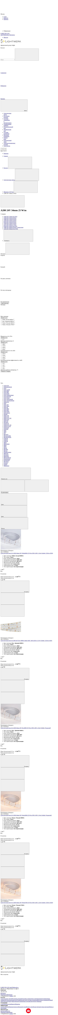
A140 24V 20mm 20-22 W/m (11, 228)
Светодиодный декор (8, 1001)
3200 (4, 357)
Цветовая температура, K (7, 341)
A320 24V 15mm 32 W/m (10, 223)
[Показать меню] (20, 163)
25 (3, 339)
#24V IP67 (6, 410)
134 (3, 368)
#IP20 (5, 442)
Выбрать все (4, 317)
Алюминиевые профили (7, 125)
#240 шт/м (6, 402)
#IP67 (5, 446)
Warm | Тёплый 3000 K (8, 323)
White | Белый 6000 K (8, 319)
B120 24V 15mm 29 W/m (10, 222)
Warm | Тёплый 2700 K (8, 324)
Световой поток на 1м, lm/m (8, 350)
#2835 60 (6, 421)
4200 (4, 347)
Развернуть (7, 240)
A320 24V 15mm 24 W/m (10, 220)
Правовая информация (6, 994)
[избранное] (12, 611)
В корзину (26, 591)
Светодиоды (7, 146)
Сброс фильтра (4, 303)
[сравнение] (12, 599)
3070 (4, 353)
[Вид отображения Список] (37, 486)
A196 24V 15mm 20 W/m (10, 218)
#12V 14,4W (7, 389)
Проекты (6, 19)
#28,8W (5, 414)
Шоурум (6, 37)
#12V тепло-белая (8, 399)
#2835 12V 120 (7, 418)
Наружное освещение (6, 135)
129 (3, 367)
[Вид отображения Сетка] (12, 486)
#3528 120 (6, 423)
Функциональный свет (11, 1000)
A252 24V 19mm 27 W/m (10, 224)
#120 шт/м (6, 385)
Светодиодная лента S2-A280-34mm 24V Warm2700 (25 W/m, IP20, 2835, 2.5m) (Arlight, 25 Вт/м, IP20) (27, 902)
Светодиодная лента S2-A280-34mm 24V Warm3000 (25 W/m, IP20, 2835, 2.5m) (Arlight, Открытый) (26, 815)
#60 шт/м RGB (7, 437)
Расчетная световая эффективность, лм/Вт (11, 360)
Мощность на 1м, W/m (6, 336)
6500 (4, 349)
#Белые (5, 450)
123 (3, 363)
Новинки (6, 153)
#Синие (6, 463)
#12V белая (6, 398)
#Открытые (7, 460)
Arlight (11, 996)
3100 (4, 346)
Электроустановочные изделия (22, 1001)
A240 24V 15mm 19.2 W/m (10, 216)
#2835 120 (6, 415)
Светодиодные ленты (6, 998)
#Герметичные (7, 452)
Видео (7, 1007)
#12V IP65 (6, 391)
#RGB (5, 448)
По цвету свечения (6, 278)
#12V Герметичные (9, 395)
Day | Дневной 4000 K (8, 321)
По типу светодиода (6, 290)
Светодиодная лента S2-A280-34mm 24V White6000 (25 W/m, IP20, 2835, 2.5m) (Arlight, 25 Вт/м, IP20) (27, 553)
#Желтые (6, 453)
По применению (5, 301)
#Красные (6, 456)
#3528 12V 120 (7, 425)
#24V (5, 403)
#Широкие (6, 465)
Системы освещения (6, 133)
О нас (5, 16)
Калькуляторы (37, 1007)
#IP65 (5, 445)
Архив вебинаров (18, 1007)
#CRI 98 (6, 441)
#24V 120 (6, 404)
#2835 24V (6, 419)
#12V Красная (7, 396)
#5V (5, 433)
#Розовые (6, 461)
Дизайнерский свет (22, 1000)
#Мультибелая (7, 457)
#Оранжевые (7, 459)
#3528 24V (6, 427)
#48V (5, 431)
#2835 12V (6, 417)
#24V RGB (6, 411)
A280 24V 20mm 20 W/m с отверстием (13, 227)
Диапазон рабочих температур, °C (9, 370)
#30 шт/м (6, 422)
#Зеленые (6, 455)
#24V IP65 (6, 408)
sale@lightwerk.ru (14, 987)
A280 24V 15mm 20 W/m (10, 219)
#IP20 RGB (6, 444)
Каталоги (3, 1007)
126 (3, 365)
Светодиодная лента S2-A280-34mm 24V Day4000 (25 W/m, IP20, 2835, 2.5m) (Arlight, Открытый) (26, 728)
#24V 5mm (6, 406)
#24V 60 (6, 407)
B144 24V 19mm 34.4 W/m (10, 226)
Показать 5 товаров (5, 371)
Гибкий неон (5, 138)
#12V (5, 388)
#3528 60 (6, 429)
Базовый (3, 267)
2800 (4, 344)
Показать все (4, 478)
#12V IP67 (6, 392)
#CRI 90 (6, 438)
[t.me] (34, 986)
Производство (7, 1004)
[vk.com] (12, 986)
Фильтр (3, 528)
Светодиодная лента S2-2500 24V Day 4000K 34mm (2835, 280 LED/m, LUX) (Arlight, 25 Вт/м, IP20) (26, 640)
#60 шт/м (6, 434)
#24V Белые (7, 412)
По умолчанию (4, 492)
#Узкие (5, 464)
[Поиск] (27, 55)
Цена (2, 504)
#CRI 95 (6, 440)
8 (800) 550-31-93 (5, 987)
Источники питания (6, 116)
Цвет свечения (4, 316)
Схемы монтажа (45, 1007)
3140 (4, 355)
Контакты (12, 35)
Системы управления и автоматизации (32, 998)
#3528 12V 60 (7, 426)
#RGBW (6, 449)
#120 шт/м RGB (8, 387)
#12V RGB (6, 393)
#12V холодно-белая (9, 400)
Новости (6, 18)
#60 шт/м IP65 (7, 436)
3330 (4, 359)
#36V (5, 430)
